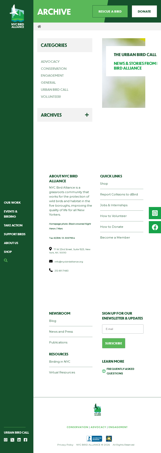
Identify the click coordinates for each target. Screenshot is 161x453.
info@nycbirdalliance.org (69, 261)
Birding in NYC (59, 361)
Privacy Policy (65, 444)
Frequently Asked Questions (120, 371)
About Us (11, 243)
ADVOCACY (50, 61)
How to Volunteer (113, 216)
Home (39, 26)
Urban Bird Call (16, 432)
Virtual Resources (62, 372)
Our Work (12, 202)
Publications (58, 342)
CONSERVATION (54, 68)
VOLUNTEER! (51, 96)
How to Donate (111, 227)
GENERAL (48, 82)
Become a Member (115, 237)
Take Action (13, 225)
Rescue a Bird (110, 11)
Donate (144, 11)
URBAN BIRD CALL (55, 89)
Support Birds (15, 234)
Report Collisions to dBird (119, 194)
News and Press (61, 331)
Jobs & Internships (113, 205)
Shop (8, 251)
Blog (52, 321)
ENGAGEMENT (52, 75)
